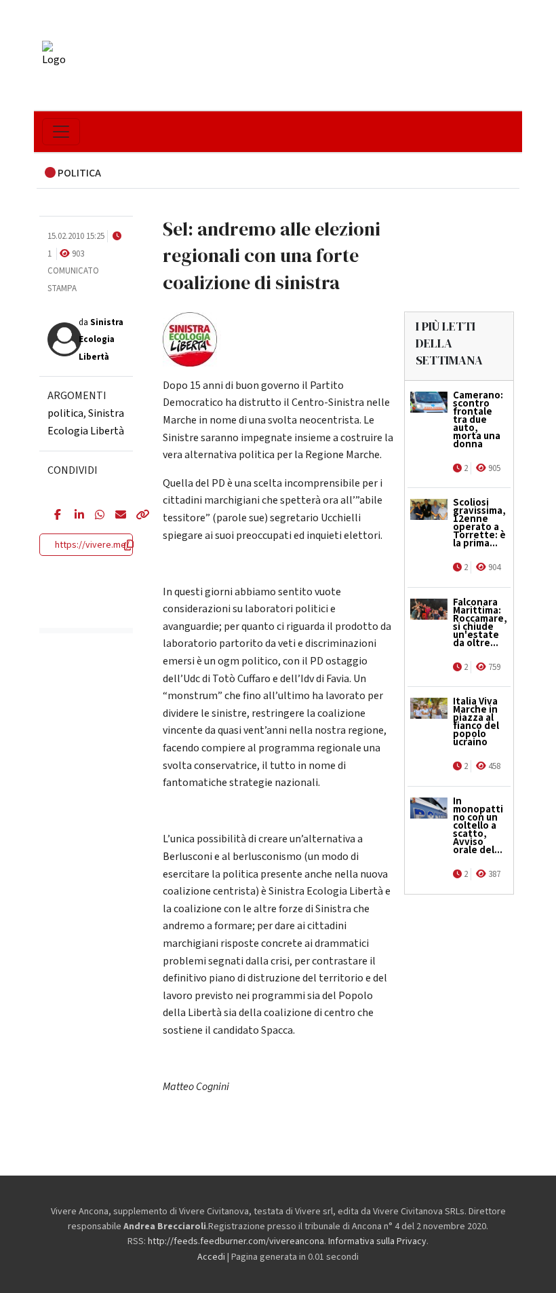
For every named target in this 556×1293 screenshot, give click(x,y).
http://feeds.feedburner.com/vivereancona (236, 1241)
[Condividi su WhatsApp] (95, 515)
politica (65, 413)
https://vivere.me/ (92, 545)
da (101, 339)
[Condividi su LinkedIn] (74, 515)
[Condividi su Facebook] (54, 515)
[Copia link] (135, 515)
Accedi (211, 1257)
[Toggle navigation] (61, 131)
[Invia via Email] (115, 515)
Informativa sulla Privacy (377, 1241)
